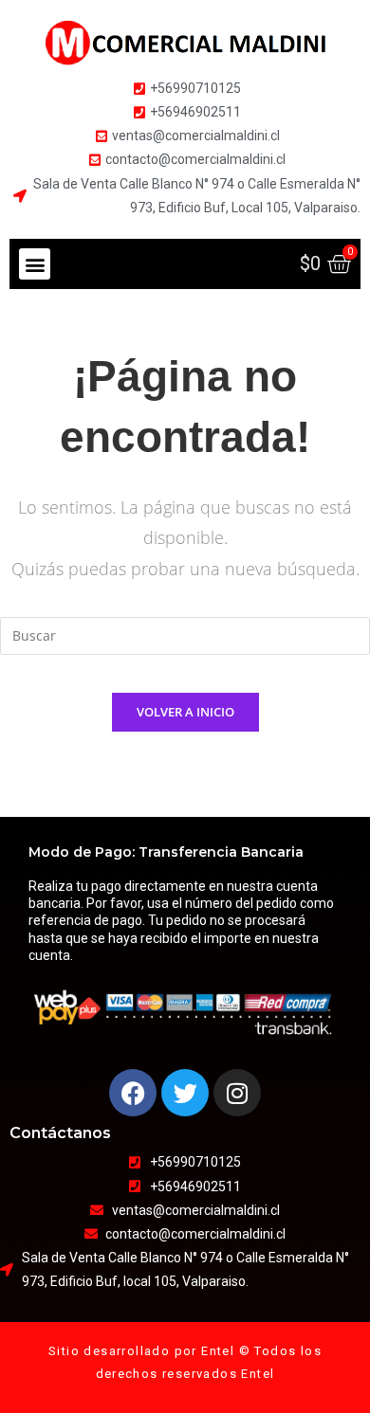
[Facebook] (133, 1092)
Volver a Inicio (185, 711)
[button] (34, 264)
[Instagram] (237, 1092)
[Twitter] (185, 1092)
